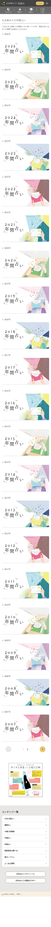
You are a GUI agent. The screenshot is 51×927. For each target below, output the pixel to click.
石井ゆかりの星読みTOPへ (26, 880)
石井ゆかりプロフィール (25, 874)
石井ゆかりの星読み (9, 894)
